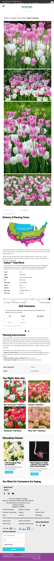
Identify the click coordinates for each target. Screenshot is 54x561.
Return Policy (6, 523)
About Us (6, 500)
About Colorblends (8, 509)
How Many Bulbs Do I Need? (13, 326)
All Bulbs (6, 18)
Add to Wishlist (46, 302)
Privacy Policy (7, 521)
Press (4, 515)
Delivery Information (25, 521)
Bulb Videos (38, 515)
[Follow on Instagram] (9, 493)
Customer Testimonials (10, 512)
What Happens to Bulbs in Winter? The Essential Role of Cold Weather (39, 464)
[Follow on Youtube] (13, 493)
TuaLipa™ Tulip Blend (35, 405)
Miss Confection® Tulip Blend (14, 405)
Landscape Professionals (16, 500)
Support (21, 512)
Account (21, 515)
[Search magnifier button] (52, 11)
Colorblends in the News (42, 518)
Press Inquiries (29, 500)
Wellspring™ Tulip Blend (12, 431)
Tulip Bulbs (13, 18)
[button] (52, 2)
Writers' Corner (39, 512)
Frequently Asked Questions (27, 518)
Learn (13, 498)
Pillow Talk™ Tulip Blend (36, 431)
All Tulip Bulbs (22, 18)
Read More (9, 472)
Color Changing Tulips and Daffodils (13, 464)
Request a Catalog (21, 498)
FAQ (10, 498)
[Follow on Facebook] (4, 493)
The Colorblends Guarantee (11, 518)
